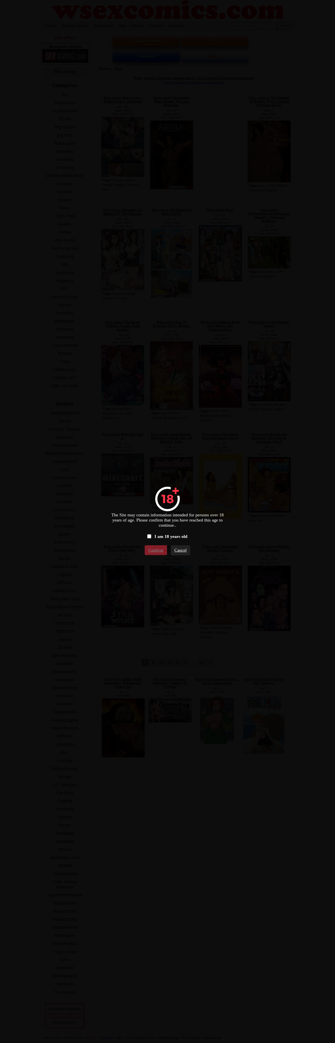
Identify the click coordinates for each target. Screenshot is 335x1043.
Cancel (180, 550)
